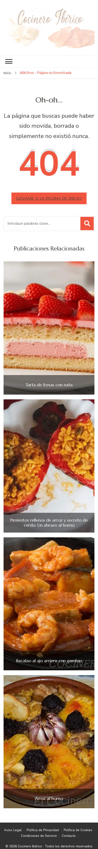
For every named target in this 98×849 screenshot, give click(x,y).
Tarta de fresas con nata (49, 384)
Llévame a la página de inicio (49, 198)
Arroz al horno (49, 798)
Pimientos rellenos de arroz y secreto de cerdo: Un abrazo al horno (49, 523)
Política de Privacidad (43, 830)
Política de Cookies (78, 830)
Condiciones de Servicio (39, 836)
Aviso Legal (13, 830)
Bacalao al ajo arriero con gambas (49, 660)
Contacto (69, 836)
